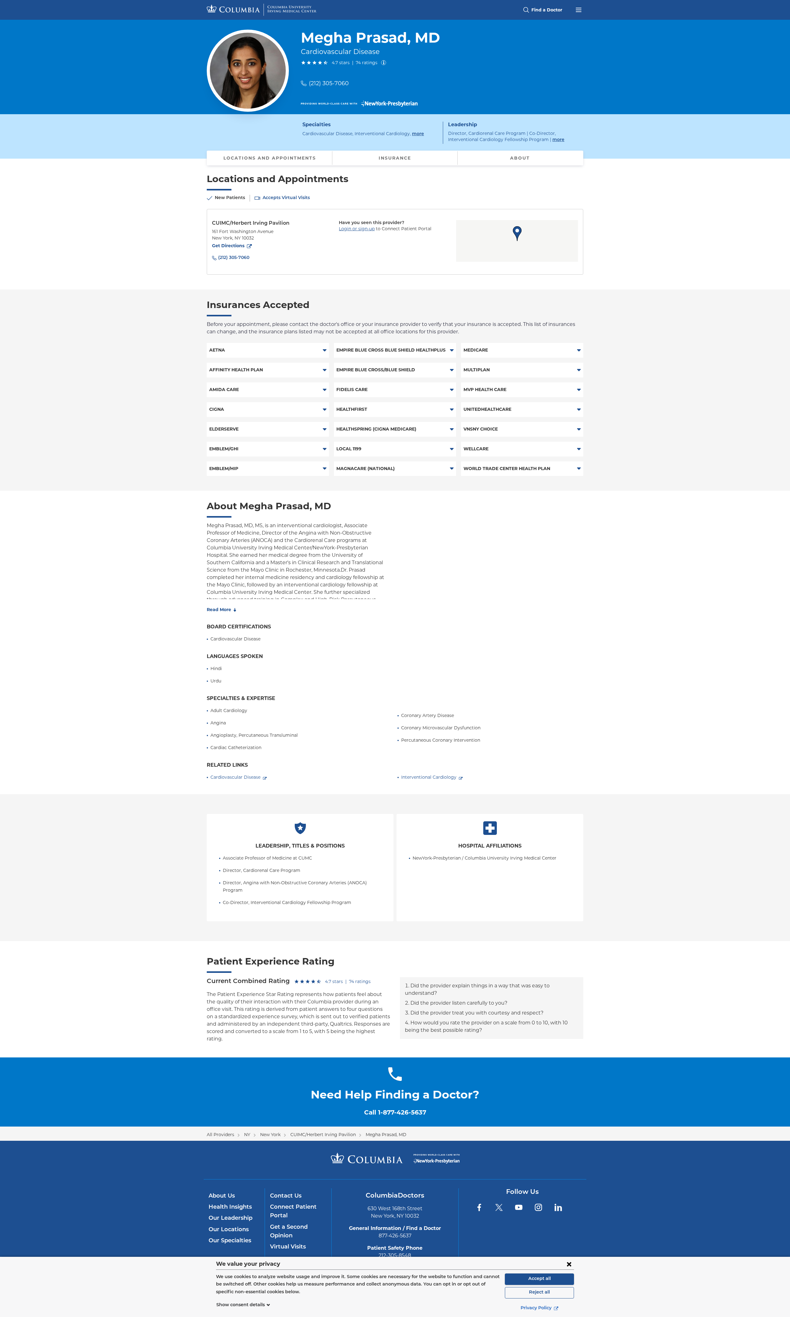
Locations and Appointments (269, 158)
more (418, 133)
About (520, 158)
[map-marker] (517, 233)
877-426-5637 (395, 1236)
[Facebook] (479, 1207)
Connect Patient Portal (293, 1212)
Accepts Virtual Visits (286, 198)
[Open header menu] (578, 9)
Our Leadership (230, 1218)
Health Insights (230, 1207)
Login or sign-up (357, 228)
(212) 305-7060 (329, 83)
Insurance (395, 158)
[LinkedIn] (558, 1207)
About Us (222, 1196)
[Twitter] (499, 1207)
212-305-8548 (395, 1255)
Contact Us (285, 1196)
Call (395, 1112)
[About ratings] (385, 62)
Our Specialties (230, 1241)
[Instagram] (538, 1207)
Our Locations (229, 1230)
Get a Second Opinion (289, 1232)
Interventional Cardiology (428, 777)
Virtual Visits (288, 1247)
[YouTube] (519, 1207)
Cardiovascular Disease (235, 777)
